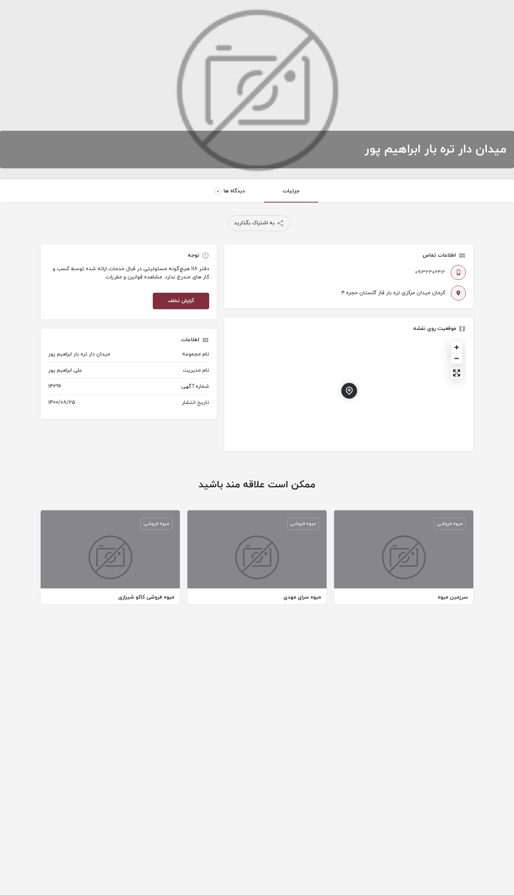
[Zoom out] (456, 358)
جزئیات (291, 191)
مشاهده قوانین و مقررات (134, 277)
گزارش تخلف (181, 301)
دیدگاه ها (231, 191)
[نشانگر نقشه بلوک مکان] (349, 391)
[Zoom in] (456, 347)
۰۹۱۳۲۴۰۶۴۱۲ (430, 272)
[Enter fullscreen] (456, 372)
